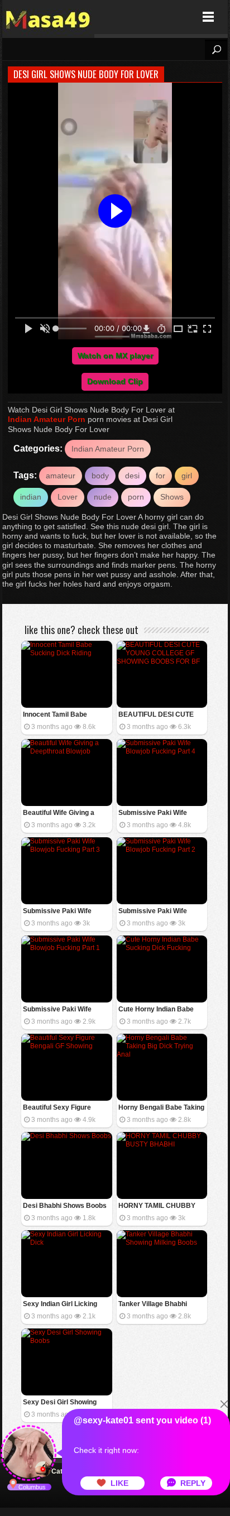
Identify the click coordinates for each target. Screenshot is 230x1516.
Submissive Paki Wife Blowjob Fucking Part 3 (59, 912)
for (160, 475)
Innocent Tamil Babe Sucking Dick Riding (55, 715)
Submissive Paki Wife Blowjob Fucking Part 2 (154, 912)
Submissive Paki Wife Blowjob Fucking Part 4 (154, 813)
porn (136, 496)
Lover (68, 496)
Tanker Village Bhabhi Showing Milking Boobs (154, 1304)
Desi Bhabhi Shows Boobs (65, 1206)
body (100, 475)
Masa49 (48, 17)
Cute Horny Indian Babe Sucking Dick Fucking (156, 1010)
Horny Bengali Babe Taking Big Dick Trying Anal (161, 1108)
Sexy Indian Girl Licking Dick (60, 1304)
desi (132, 475)
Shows (172, 496)
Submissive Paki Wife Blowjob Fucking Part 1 (59, 1010)
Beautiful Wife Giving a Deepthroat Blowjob (58, 813)
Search (216, 50)
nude (103, 496)
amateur (60, 475)
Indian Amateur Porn (46, 419)
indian (30, 496)
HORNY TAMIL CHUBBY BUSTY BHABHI (156, 1206)
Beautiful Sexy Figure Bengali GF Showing (57, 1108)
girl (186, 475)
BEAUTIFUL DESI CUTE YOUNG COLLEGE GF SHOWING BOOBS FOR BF (160, 715)
